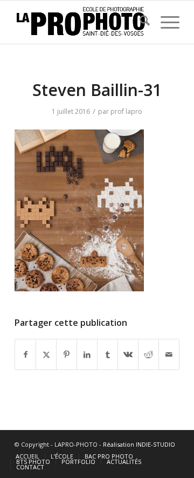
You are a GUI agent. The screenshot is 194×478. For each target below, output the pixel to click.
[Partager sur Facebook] (25, 354)
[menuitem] (139, 22)
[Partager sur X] (46, 354)
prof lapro (126, 111)
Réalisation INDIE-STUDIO (139, 444)
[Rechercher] (139, 22)
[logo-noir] (81, 22)
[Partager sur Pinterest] (67, 354)
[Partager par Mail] (169, 354)
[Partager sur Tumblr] (107, 354)
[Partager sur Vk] (128, 354)
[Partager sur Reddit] (148, 354)
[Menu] (164, 22)
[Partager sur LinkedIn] (87, 354)
